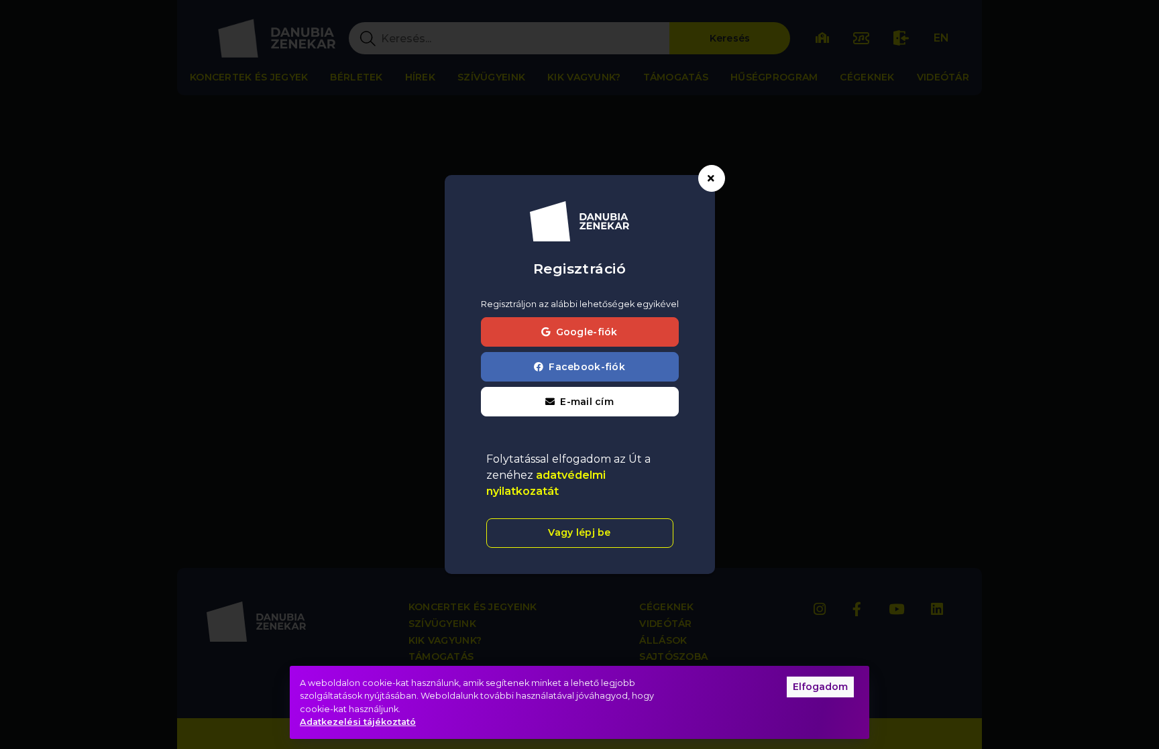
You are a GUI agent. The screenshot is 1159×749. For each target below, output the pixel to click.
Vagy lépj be (579, 532)
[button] (580, 401)
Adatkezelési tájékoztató (358, 722)
